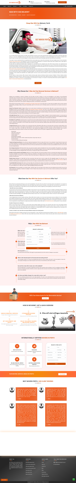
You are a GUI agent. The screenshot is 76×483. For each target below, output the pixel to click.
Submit (38, 248)
